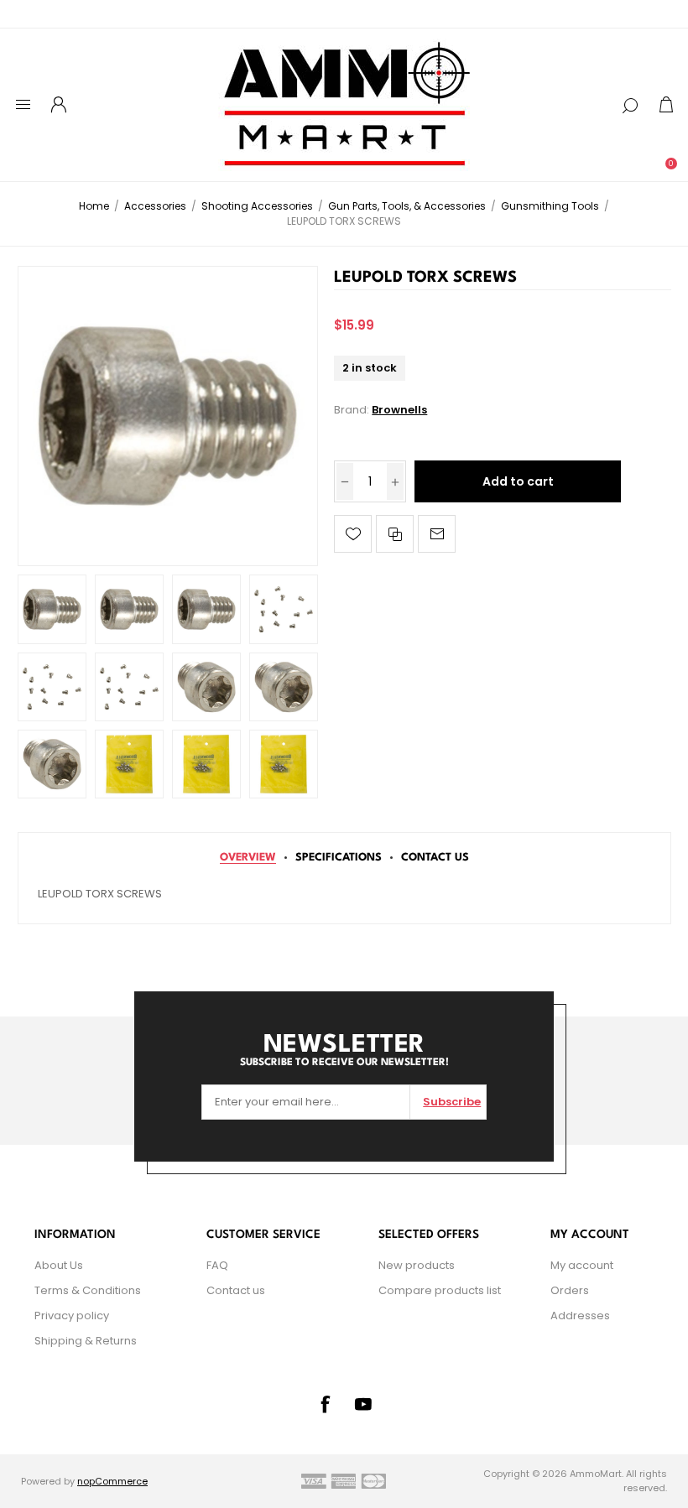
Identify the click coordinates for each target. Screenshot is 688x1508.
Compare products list (439, 1290)
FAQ (217, 1265)
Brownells (399, 410)
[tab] (248, 857)
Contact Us (435, 857)
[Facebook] (324, 1404)
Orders (569, 1290)
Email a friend (437, 534)
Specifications (338, 857)
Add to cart (518, 481)
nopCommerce (112, 1481)
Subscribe (452, 1102)
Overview (248, 857)
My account (581, 1265)
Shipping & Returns (85, 1341)
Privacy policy (71, 1315)
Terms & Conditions (87, 1290)
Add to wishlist (353, 534)
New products (416, 1265)
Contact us (235, 1290)
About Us (58, 1265)
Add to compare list (395, 534)
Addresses (580, 1315)
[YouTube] (363, 1404)
